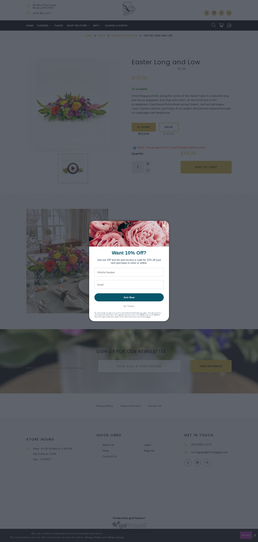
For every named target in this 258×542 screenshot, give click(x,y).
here (149, 317)
